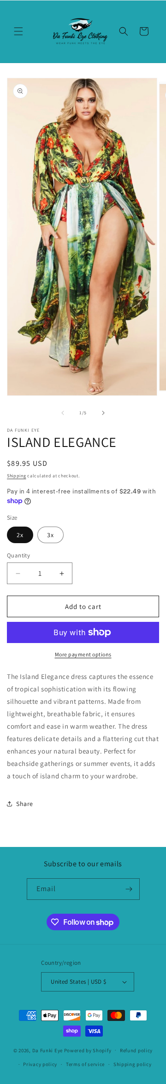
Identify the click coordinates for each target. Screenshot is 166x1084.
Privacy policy (40, 1064)
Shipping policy (132, 1064)
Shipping (16, 476)
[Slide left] (63, 413)
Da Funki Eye (47, 1050)
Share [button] (24, 804)
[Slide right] (103, 413)
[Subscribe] (129, 889)
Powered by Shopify (88, 1050)
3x (50, 535)
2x (20, 535)
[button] (18, 31)
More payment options (83, 654)
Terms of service (85, 1064)
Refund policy (136, 1050)
